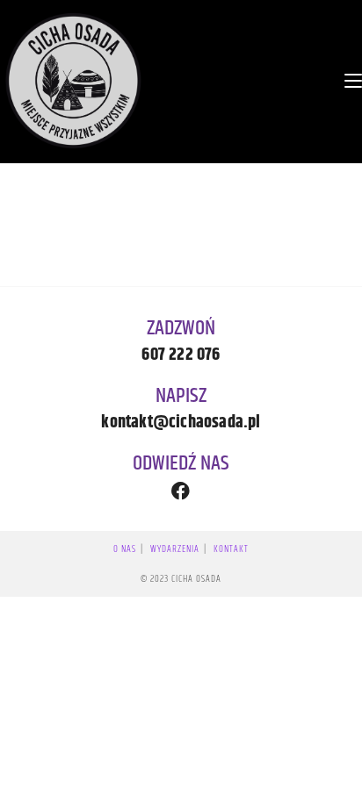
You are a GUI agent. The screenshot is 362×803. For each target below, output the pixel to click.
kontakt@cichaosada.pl (180, 422)
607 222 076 (180, 355)
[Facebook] (181, 491)
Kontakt (231, 548)
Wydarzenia (174, 548)
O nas (124, 548)
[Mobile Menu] (353, 80)
